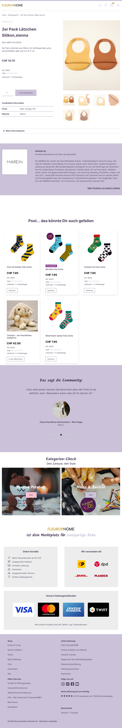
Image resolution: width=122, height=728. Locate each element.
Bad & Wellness (14, 659)
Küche (10, 654)
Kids (10, 664)
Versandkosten (12, 73)
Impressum (66, 673)
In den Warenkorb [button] (15, 359)
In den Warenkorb (26, 93)
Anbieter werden (68, 654)
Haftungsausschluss (70, 669)
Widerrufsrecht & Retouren (19, 692)
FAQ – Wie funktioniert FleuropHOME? (25, 697)
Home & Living (14, 645)
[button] (48, 435)
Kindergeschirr (13, 15)
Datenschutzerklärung (71, 664)
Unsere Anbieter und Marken (74, 650)
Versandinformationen (17, 688)
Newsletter (12, 707)
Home (4, 15)
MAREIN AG (7, 22)
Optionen (12, 290)
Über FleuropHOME (70, 645)
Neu (9, 673)
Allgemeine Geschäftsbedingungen (76, 659)
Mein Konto (13, 702)
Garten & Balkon (15, 650)
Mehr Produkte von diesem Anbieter (104, 188)
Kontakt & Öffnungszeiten (19, 683)
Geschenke (13, 669)
